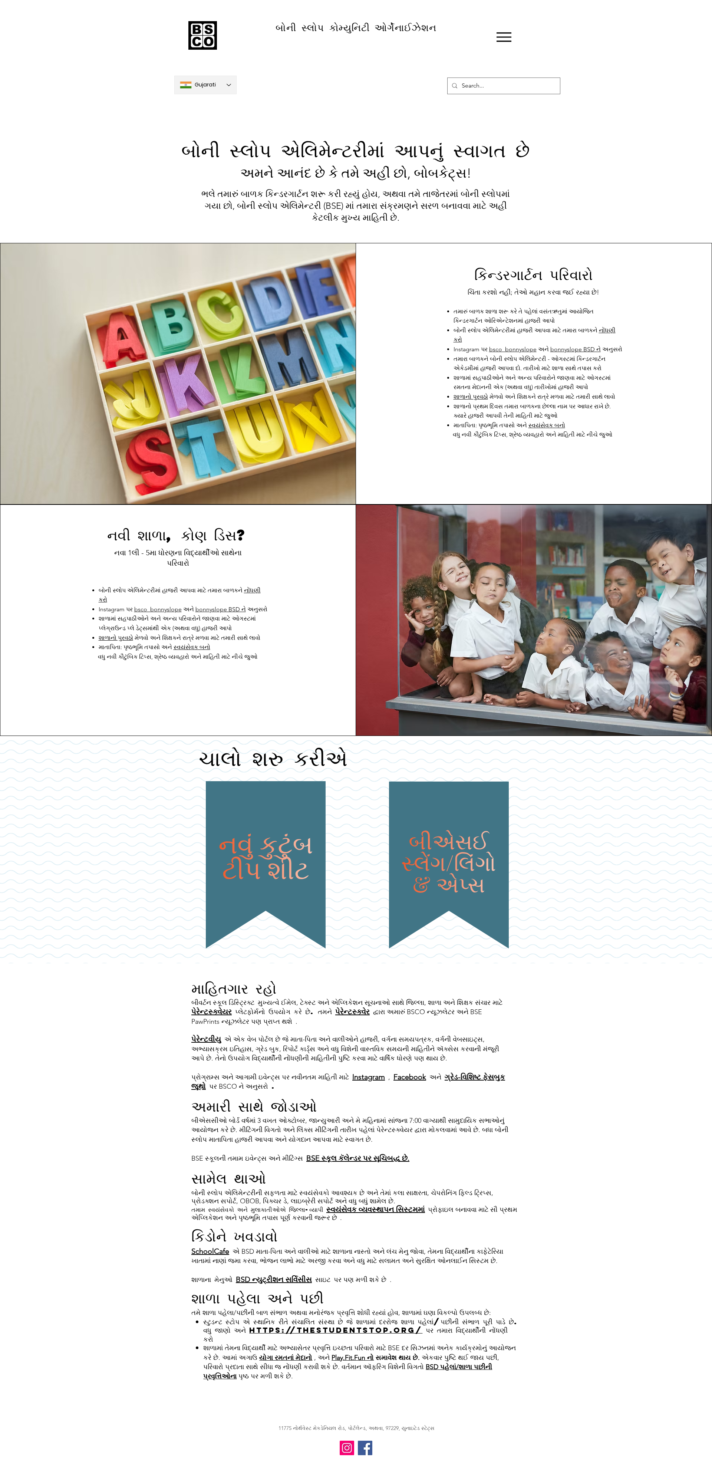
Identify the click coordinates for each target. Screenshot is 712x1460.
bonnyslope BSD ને (575, 349)
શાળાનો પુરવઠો (471, 396)
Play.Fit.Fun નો (353, 1358)
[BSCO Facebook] (365, 1448)
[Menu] (503, 37)
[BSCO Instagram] (347, 1448)
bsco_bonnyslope (513, 349)
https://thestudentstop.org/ (335, 1330)
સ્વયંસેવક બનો (546, 425)
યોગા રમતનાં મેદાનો (285, 1358)
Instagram (368, 1076)
